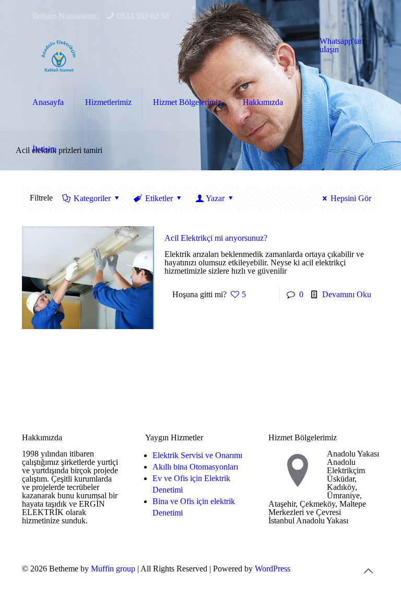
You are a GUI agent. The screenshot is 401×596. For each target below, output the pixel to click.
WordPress (272, 568)
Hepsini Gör (351, 198)
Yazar (215, 198)
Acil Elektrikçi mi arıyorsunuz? (215, 237)
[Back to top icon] (368, 571)
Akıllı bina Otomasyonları (195, 466)
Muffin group (113, 568)
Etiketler (159, 198)
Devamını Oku (346, 294)
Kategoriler (92, 198)
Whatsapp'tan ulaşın (342, 45)
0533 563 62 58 (143, 15)
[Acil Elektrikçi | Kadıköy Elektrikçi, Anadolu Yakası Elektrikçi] (58, 55)
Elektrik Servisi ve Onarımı (197, 455)
